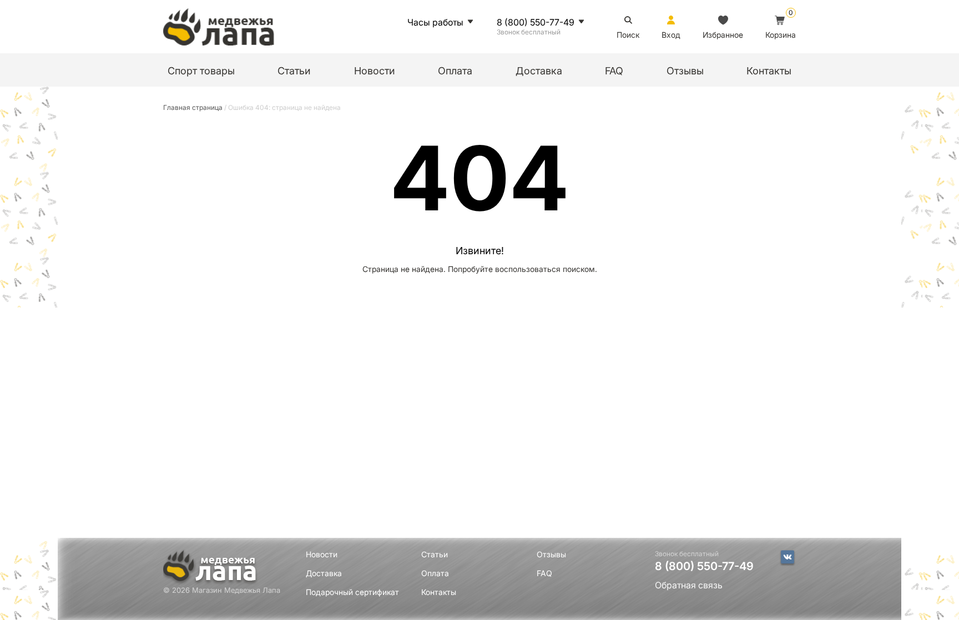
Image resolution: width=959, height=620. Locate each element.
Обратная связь (689, 586)
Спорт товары (201, 71)
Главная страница (193, 107)
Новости (374, 71)
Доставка (539, 71)
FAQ (614, 71)
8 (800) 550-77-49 (535, 22)
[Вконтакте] (787, 558)
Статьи (294, 71)
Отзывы (685, 71)
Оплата (455, 71)
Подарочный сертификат (352, 592)
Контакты (768, 71)
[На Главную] (218, 27)
